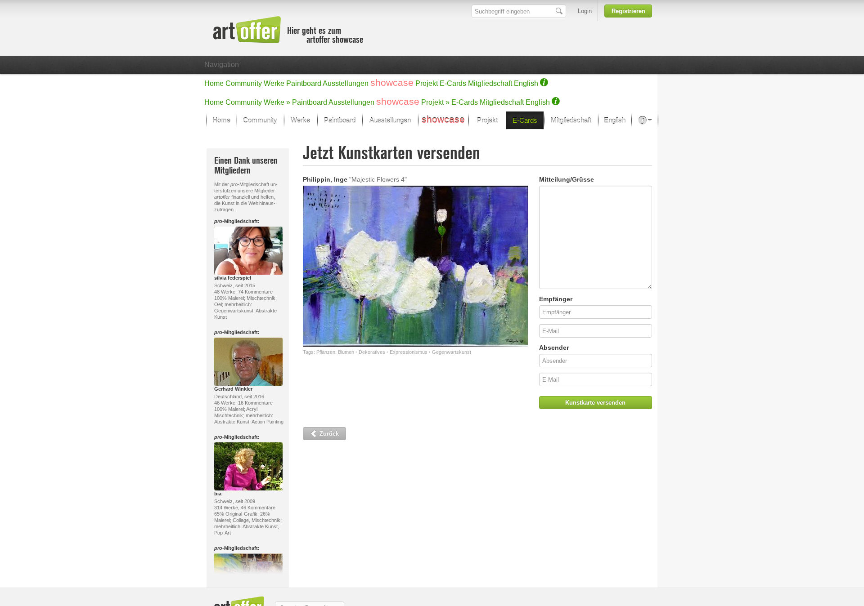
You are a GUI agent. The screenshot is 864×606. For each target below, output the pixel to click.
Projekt (426, 83)
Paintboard (303, 83)
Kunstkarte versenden (595, 402)
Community (243, 83)
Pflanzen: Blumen (335, 352)
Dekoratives (372, 352)
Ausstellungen (346, 83)
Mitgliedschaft (490, 83)
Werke (274, 83)
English (526, 83)
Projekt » (435, 102)
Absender (554, 347)
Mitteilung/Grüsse (566, 179)
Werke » (277, 102)
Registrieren (628, 11)
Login (585, 11)
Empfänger (555, 299)
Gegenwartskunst (451, 352)
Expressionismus (409, 352)
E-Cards (453, 83)
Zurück (328, 433)
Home (214, 83)
